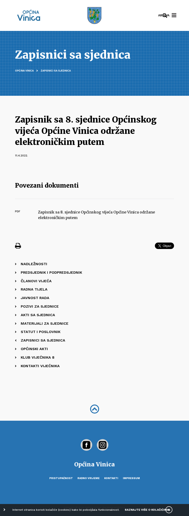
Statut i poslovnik (40, 332)
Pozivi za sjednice (40, 306)
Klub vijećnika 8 (37, 357)
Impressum (131, 478)
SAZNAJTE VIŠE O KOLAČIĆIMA (147, 509)
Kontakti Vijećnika (40, 366)
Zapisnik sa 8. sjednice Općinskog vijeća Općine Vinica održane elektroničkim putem (96, 215)
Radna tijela (34, 289)
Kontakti (111, 478)
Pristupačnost (61, 478)
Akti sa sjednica (38, 315)
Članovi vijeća (36, 281)
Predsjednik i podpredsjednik (51, 272)
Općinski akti (34, 349)
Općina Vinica (24, 70)
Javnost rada (35, 298)
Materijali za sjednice (44, 323)
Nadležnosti (34, 264)
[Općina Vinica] (28, 15)
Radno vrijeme (88, 478)
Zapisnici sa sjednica (56, 70)
